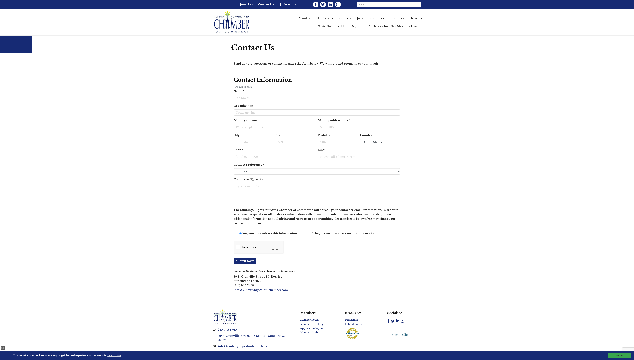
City (237, 135)
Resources (377, 18)
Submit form (245, 260)
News (415, 18)
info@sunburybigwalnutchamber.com (261, 290)
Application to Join (312, 328)
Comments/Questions (250, 179)
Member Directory (311, 324)
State (279, 135)
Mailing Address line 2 (334, 120)
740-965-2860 (227, 329)
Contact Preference (249, 164)
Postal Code (326, 135)
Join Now (246, 4)
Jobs (360, 18)
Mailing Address (246, 120)
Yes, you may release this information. (270, 233)
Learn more (114, 355)
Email (322, 150)
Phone (238, 150)
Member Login (267, 4)
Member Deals (309, 332)
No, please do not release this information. (345, 233)
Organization (243, 105)
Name (239, 91)
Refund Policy (353, 324)
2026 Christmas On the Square (340, 26)
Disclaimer (351, 319)
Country (366, 135)
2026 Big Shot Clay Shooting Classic (395, 26)
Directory (290, 4)
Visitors (398, 18)
